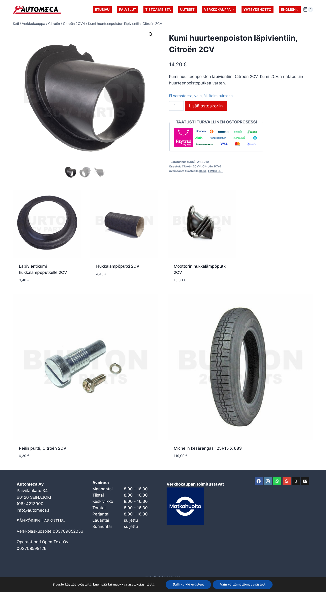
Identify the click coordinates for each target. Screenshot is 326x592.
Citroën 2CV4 (191, 166)
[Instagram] (268, 481)
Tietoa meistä (158, 9)
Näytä (102, 288)
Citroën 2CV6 (211, 166)
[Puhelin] (296, 481)
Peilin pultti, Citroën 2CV (42, 448)
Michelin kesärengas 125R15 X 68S (208, 448)
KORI (202, 171)
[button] (151, 34)
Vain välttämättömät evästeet (242, 584)
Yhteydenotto (257, 9)
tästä (150, 584)
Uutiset (187, 9)
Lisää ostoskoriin (206, 105)
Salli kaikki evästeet (188, 584)
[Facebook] (259, 481)
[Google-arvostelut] (287, 481)
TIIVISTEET (215, 171)
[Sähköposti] (305, 481)
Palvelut (127, 9)
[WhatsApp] (277, 481)
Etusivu (102, 9)
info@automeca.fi (33, 510)
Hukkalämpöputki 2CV (117, 266)
